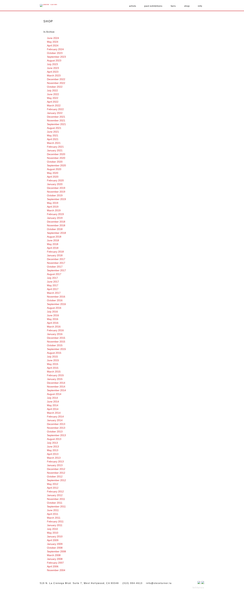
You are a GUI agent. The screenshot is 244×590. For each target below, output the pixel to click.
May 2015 (52, 364)
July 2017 (52, 277)
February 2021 (55, 146)
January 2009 (55, 544)
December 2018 (56, 221)
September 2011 (56, 506)
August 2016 (54, 307)
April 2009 (52, 540)
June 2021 (53, 131)
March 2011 (53, 517)
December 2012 (56, 469)
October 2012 (55, 476)
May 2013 (52, 450)
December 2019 (56, 187)
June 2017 (53, 281)
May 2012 (52, 484)
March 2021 (54, 143)
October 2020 (55, 161)
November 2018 (56, 225)
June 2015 (53, 360)
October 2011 (54, 502)
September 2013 (56, 435)
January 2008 (55, 559)
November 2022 (56, 83)
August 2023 (54, 60)
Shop (187, 6)
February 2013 (55, 461)
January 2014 (55, 420)
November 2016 (56, 296)
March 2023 (54, 75)
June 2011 (53, 510)
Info (200, 6)
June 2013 (53, 446)
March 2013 (54, 457)
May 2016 (52, 319)
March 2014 (54, 412)
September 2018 (56, 232)
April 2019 (52, 206)
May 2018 (52, 244)
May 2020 (52, 173)
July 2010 (52, 529)
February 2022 (55, 109)
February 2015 (55, 375)
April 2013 (52, 454)
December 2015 (56, 337)
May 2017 (52, 285)
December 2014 (56, 382)
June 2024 (53, 38)
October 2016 (55, 300)
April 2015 (52, 367)
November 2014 (56, 386)
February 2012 (55, 491)
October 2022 (55, 86)
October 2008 (55, 547)
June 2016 (53, 315)
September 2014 (56, 390)
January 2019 (55, 217)
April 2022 (52, 101)
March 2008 (54, 555)
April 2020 (52, 176)
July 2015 (52, 356)
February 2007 (55, 562)
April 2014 (52, 409)
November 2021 (56, 120)
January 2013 (55, 465)
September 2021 (56, 124)
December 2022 (56, 79)
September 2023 (56, 56)
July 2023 (52, 64)
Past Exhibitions (153, 6)
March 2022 (54, 105)
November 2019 (56, 191)
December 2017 (56, 259)
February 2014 (55, 416)
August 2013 (54, 439)
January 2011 (54, 525)
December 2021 (56, 116)
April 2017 (52, 289)
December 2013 (56, 424)
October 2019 (55, 195)
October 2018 (55, 229)
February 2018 (55, 251)
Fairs (173, 6)
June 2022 (53, 94)
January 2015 (55, 379)
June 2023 (53, 68)
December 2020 (56, 154)
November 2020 (56, 158)
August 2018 (54, 236)
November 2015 (56, 341)
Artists (132, 6)
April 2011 (52, 514)
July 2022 (52, 90)
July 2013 (52, 442)
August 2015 (54, 352)
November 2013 (56, 427)
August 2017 (54, 274)
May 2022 (52, 98)
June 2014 (53, 401)
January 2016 (55, 334)
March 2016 (54, 326)
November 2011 (56, 499)
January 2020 (55, 184)
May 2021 (52, 135)
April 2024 (52, 45)
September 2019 (56, 199)
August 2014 (54, 394)
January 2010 (55, 536)
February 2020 (55, 180)
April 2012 (52, 487)
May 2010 (52, 532)
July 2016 (52, 311)
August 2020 (54, 169)
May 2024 (52, 41)
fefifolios (198, 587)
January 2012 (55, 495)
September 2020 (56, 165)
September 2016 (56, 304)
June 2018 (53, 240)
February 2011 (55, 521)
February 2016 (55, 330)
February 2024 (55, 49)
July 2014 (52, 397)
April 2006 (52, 566)
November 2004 (56, 570)
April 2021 (52, 139)
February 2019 (55, 214)
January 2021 (55, 150)
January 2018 (55, 255)
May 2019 (52, 202)
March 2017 (54, 292)
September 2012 (56, 480)
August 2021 (54, 128)
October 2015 (55, 345)
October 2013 (55, 431)
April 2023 (52, 71)
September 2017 (56, 270)
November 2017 (56, 262)
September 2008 (56, 551)
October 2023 (55, 53)
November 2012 (56, 472)
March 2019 (54, 210)
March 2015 (54, 371)
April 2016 (52, 322)
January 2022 (55, 113)
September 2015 (56, 349)
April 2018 (52, 247)
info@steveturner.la (159, 583)
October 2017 (55, 266)
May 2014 (52, 405)
